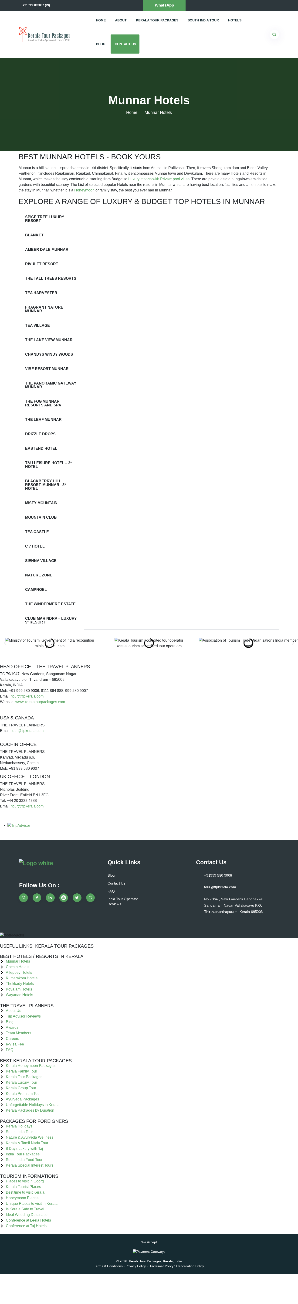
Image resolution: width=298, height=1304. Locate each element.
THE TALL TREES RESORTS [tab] (50, 278)
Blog (100, 44)
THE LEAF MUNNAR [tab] (43, 420)
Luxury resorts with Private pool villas (159, 179)
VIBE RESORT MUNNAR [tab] (47, 369)
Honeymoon (84, 190)
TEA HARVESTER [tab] (41, 293)
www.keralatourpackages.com (40, 702)
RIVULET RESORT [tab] (41, 264)
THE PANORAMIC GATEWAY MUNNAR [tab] (50, 385)
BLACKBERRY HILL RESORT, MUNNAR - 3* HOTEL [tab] (45, 484)
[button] (5, 643)
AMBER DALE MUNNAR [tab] (46, 250)
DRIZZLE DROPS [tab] (40, 434)
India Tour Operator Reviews (123, 901)
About (121, 20)
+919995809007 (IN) (36, 5)
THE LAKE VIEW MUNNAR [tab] (49, 340)
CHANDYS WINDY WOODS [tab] (49, 354)
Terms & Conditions (108, 1266)
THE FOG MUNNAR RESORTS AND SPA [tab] (43, 403)
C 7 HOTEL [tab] (35, 546)
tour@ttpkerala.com (27, 696)
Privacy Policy (135, 1266)
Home (101, 20)
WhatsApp (164, 5)
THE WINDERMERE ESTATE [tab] (50, 604)
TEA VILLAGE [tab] (37, 325)
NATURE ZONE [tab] (38, 575)
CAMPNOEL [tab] (36, 590)
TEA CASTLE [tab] (37, 532)
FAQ (111, 891)
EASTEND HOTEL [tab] (41, 448)
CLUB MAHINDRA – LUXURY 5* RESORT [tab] (51, 620)
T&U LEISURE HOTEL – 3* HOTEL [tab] (48, 465)
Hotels (234, 20)
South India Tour (203, 20)
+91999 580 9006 (218, 875)
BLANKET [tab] (34, 235)
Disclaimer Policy (161, 1266)
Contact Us (125, 44)
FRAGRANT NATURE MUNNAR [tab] (44, 309)
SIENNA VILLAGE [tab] (41, 561)
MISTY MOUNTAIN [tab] (41, 503)
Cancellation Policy (190, 1266)
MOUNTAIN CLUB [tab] (41, 517)
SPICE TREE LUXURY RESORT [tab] (44, 219)
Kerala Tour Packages (157, 20)
